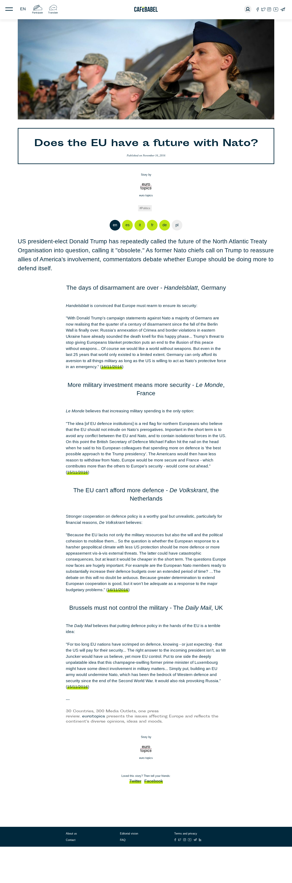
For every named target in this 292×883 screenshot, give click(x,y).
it (140, 225)
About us (71, 833)
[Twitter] (263, 9)
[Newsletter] (282, 9)
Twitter (135, 781)
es (127, 225)
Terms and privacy (185, 833)
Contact (70, 840)
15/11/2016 (77, 472)
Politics (145, 208)
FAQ (122, 840)
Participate (37, 12)
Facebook (153, 781)
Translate (53, 12)
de (164, 225)
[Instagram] (269, 9)
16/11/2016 (111, 366)
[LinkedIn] (200, 839)
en (23, 9)
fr (152, 225)
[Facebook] (257, 9)
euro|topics (93, 716)
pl (176, 225)
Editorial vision (129, 833)
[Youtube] (275, 9)
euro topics (146, 195)
